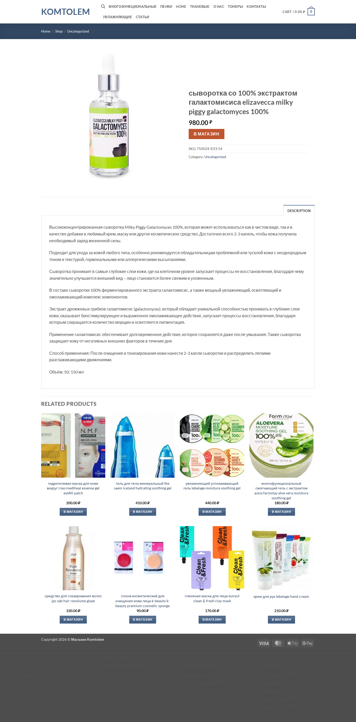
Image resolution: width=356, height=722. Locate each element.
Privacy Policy (193, 695)
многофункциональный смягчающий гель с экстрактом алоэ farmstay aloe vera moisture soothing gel (281, 490)
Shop (59, 31)
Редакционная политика (122, 671)
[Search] (103, 6)
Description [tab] (299, 211)
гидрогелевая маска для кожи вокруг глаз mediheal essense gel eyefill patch (73, 488)
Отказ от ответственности (203, 687)
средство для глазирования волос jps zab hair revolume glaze (73, 598)
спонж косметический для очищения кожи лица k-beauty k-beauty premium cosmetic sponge (142, 601)
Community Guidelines (280, 711)
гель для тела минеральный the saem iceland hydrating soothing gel (142, 485)
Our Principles (273, 671)
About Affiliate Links (278, 703)
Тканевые (200, 6)
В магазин (206, 134)
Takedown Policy (275, 695)
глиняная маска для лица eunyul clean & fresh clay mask (212, 598)
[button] (299, 11)
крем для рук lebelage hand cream (281, 596)
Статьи (142, 17)
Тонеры (235, 6)
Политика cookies (196, 679)
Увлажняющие (117, 17)
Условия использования (202, 671)
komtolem (65, 12)
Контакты (256, 6)
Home (181, 6)
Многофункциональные (133, 6)
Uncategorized (78, 31)
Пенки (166, 6)
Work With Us (273, 687)
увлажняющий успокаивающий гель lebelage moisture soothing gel (212, 485)
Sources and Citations (279, 679)
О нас (218, 6)
